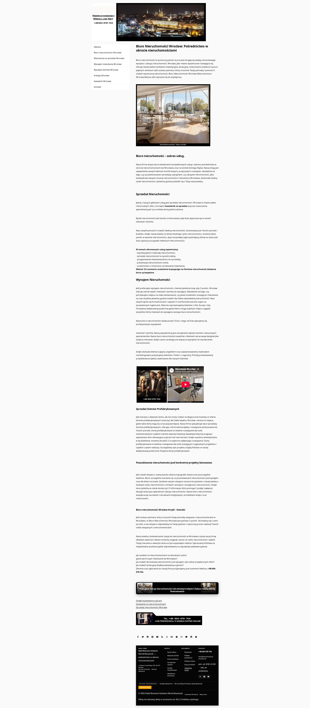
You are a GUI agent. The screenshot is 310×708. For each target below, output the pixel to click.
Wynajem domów (173, 655)
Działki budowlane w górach (149, 600)
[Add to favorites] (196, 637)
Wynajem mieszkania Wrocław (108, 64)
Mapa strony (203, 694)
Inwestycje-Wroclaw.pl (191, 694)
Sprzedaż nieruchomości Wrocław (151, 607)
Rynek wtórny (171, 652)
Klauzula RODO (189, 665)
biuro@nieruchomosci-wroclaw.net (205, 658)
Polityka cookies (189, 661)
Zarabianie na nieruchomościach (151, 604)
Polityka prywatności (188, 657)
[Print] (152, 637)
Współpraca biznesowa (171, 675)
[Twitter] (143, 637)
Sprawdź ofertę (145, 687)
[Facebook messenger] (186, 637)
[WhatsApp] (167, 637)
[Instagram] (181, 637)
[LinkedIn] (191, 637)
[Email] (157, 637)
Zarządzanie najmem (171, 663)
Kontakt (97, 87)
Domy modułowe (172, 659)
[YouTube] (208, 676)
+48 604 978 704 (205, 652)
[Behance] (172, 637)
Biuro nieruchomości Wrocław (107, 52)
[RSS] (162, 637)
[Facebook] (138, 637)
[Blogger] (177, 637)
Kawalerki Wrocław (102, 81)
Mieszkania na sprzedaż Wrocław (109, 58)
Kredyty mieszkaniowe (172, 669)
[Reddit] (148, 637)
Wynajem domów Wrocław (106, 69)
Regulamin (188, 652)
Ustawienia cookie (188, 669)
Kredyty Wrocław (101, 75)
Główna (97, 47)
